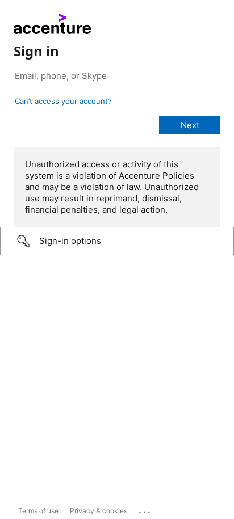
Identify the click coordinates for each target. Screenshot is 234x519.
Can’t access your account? (63, 101)
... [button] (145, 509)
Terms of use (38, 511)
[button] (117, 241)
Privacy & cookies (98, 511)
